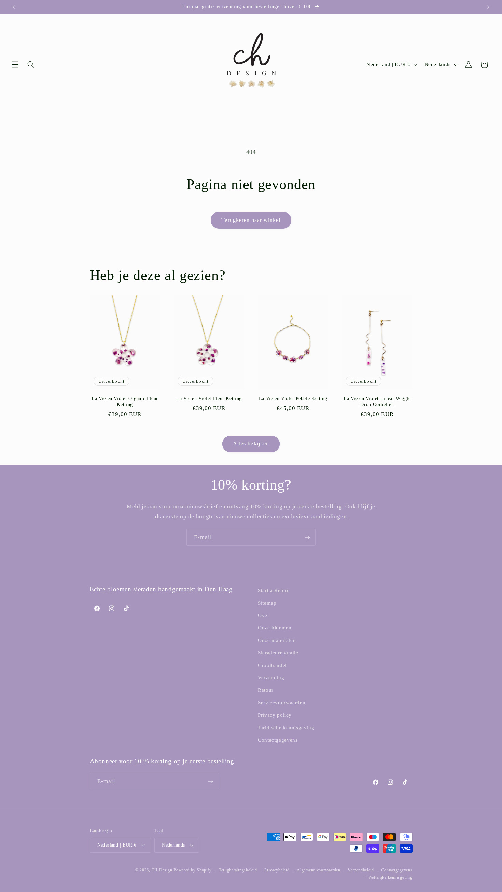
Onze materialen (277, 640)
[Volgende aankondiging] (488, 7)
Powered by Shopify (192, 870)
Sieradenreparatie (278, 652)
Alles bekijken (251, 444)
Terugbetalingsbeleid (238, 870)
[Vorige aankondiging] (13, 7)
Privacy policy (275, 715)
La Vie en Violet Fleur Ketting (209, 398)
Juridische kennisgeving (286, 727)
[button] (15, 64)
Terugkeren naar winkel (250, 220)
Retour (266, 690)
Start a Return (274, 590)
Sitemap (267, 603)
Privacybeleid (277, 870)
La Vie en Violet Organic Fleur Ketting (125, 401)
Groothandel (272, 665)
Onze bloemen (275, 627)
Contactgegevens (277, 740)
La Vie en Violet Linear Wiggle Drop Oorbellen (377, 401)
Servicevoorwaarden (281, 702)
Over (263, 615)
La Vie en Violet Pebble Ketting (293, 398)
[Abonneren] (307, 537)
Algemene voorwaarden (318, 870)
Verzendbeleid (361, 870)
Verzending (271, 677)
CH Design (162, 870)
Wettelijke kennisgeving (390, 877)
